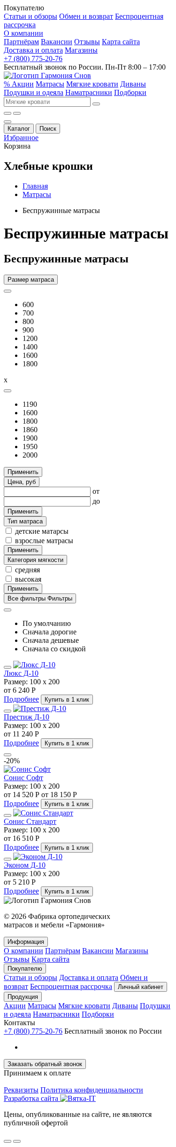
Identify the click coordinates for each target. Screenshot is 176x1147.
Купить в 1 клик (67, 699)
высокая (28, 579)
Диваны (133, 84)
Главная (35, 186)
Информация (26, 941)
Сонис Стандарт (30, 821)
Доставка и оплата (33, 50)
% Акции (19, 84)
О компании (23, 33)
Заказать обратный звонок (45, 1064)
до (96, 501)
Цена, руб (22, 481)
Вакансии (56, 42)
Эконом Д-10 (25, 865)
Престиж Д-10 (26, 717)
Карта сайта (121, 42)
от (95, 491)
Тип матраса (25, 521)
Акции (15, 1006)
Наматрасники (88, 92)
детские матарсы (42, 531)
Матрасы (50, 84)
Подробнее (21, 699)
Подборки (130, 92)
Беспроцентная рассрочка (71, 986)
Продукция (23, 996)
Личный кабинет (140, 986)
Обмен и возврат (86, 16)
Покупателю (25, 968)
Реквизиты (21, 1090)
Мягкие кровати (92, 84)
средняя (27, 570)
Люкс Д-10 (21, 673)
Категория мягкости (35, 559)
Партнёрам (21, 42)
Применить (23, 471)
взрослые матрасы (44, 541)
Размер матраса (31, 279)
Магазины (81, 50)
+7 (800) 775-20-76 (33, 59)
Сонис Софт (23, 778)
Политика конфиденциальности (91, 1090)
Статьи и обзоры (30, 16)
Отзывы (87, 42)
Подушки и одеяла (33, 92)
